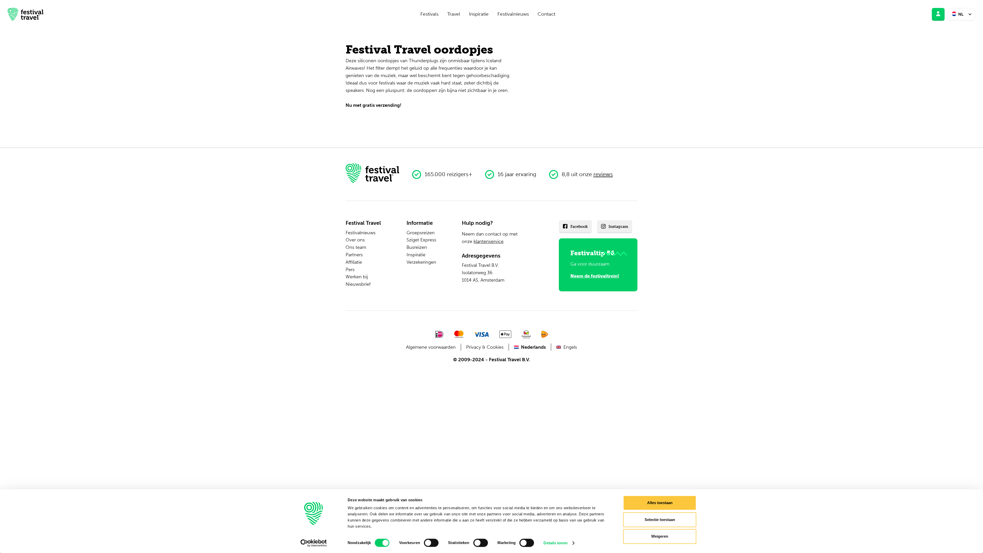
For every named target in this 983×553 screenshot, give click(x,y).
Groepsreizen (421, 233)
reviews (603, 174)
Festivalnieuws (513, 14)
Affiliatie (354, 262)
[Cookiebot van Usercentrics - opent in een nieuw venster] (313, 543)
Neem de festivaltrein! (594, 276)
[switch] (431, 543)
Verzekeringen (421, 262)
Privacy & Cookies (485, 347)
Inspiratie (479, 14)
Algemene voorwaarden (431, 347)
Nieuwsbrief (358, 284)
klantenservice (489, 241)
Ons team (356, 247)
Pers (350, 269)
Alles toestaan (659, 503)
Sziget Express (421, 240)
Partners (354, 255)
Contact (546, 14)
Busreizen (417, 247)
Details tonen (555, 543)
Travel (453, 14)
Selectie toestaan (660, 519)
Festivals (429, 14)
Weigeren (659, 536)
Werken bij (357, 277)
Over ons (355, 240)
